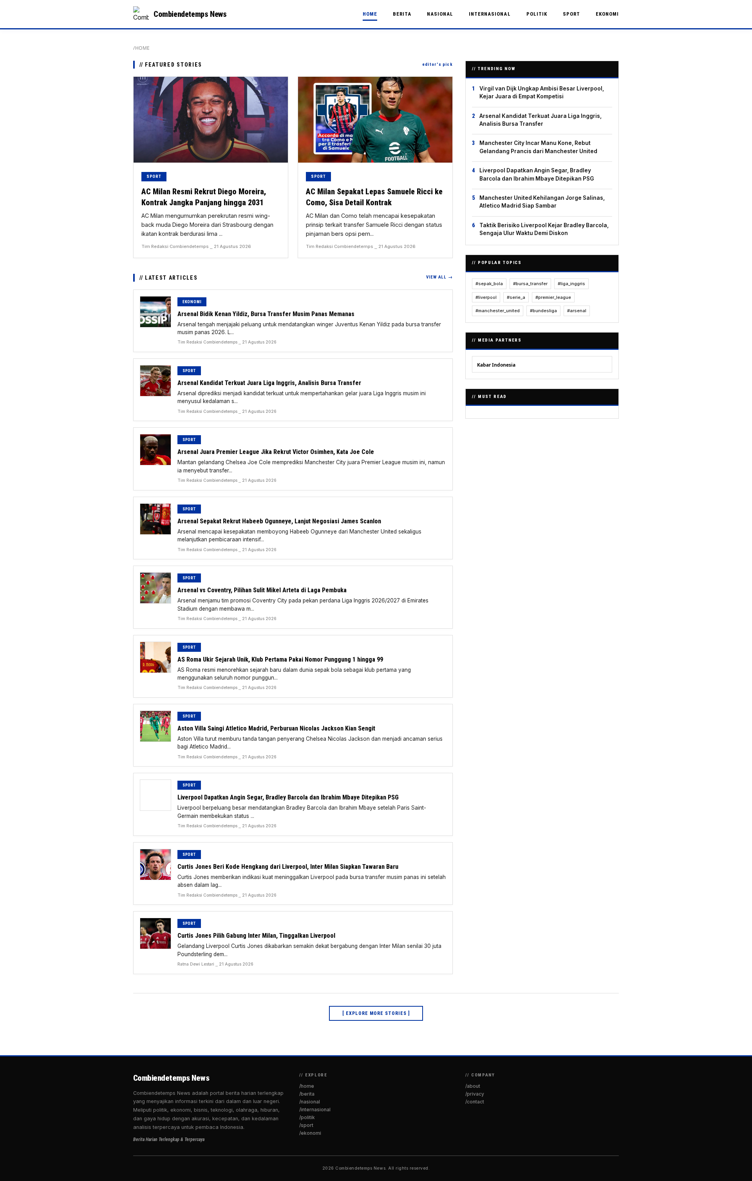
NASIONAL (440, 14)
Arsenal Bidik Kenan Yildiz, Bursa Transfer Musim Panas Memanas (265, 314)
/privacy (474, 1094)
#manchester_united (497, 310)
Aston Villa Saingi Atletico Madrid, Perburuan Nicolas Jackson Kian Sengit (276, 728)
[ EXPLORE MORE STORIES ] (375, 1013)
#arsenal (576, 310)
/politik (307, 1117)
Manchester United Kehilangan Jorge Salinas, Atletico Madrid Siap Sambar (542, 202)
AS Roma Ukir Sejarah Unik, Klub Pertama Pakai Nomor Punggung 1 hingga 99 (280, 659)
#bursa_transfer (530, 283)
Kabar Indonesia (496, 365)
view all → (439, 277)
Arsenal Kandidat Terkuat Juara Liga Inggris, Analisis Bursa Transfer (269, 383)
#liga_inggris (571, 283)
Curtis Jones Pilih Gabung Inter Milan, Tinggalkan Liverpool (256, 935)
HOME (370, 14)
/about (472, 1086)
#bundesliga (543, 310)
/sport (306, 1125)
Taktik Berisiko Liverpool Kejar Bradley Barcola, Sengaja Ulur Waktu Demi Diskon (544, 229)
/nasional (309, 1102)
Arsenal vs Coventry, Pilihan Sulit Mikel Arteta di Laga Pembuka (262, 590)
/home (141, 48)
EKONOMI (607, 14)
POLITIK (536, 14)
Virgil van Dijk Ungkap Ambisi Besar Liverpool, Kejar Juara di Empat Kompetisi (541, 92)
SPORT (571, 14)
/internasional (315, 1109)
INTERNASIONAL (489, 14)
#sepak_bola (489, 283)
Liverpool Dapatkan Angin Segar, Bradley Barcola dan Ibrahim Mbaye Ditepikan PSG (288, 797)
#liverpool (486, 297)
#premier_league (553, 297)
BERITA (402, 14)
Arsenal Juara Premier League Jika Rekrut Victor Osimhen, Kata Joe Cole (275, 452)
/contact (474, 1102)
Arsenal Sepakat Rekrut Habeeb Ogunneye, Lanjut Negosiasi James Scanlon (279, 521)
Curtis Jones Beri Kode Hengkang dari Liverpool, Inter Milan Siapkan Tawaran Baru (287, 866)
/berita (307, 1094)
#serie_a (516, 297)
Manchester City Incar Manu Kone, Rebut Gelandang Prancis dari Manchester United (538, 147)
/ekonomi (310, 1133)
